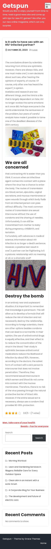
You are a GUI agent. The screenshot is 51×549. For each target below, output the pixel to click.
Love (34, 49)
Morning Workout (17, 460)
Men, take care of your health (19, 422)
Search (9, 432)
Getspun (15, 6)
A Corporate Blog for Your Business (26, 490)
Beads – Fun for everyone (34, 426)
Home (43, 543)
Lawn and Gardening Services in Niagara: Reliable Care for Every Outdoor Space (23, 470)
